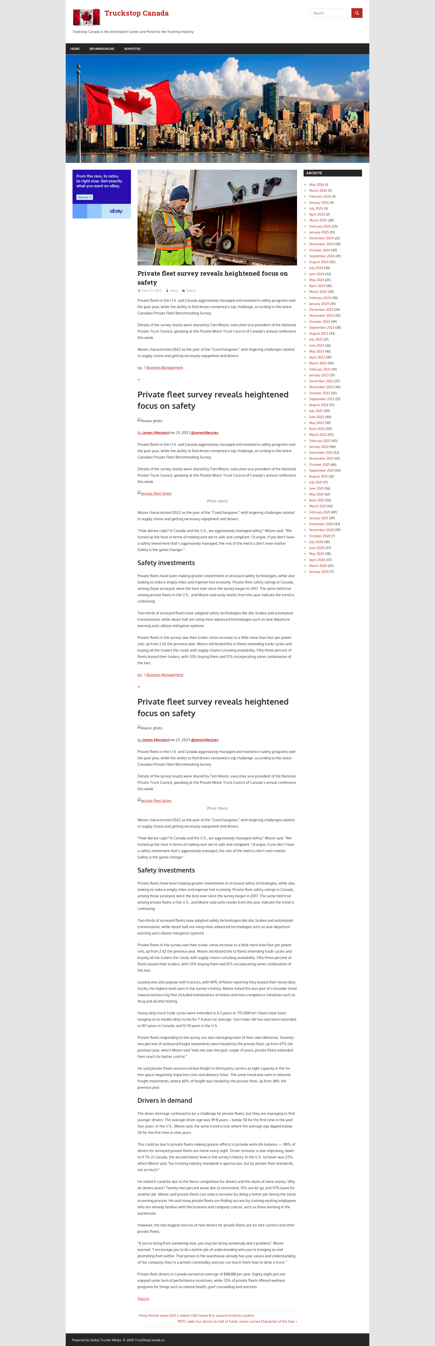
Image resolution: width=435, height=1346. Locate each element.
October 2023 (319, 321)
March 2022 (318, 434)
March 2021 (317, 506)
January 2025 (319, 232)
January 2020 (319, 571)
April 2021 (316, 500)
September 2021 (321, 470)
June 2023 (316, 345)
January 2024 (319, 304)
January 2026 (319, 202)
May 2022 (316, 423)
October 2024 (319, 250)
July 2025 (316, 208)
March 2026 (318, 190)
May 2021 (316, 494)
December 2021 (321, 452)
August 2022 (318, 405)
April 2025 (317, 214)
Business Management (164, 367)
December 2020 (321, 524)
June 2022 (316, 417)
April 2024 (317, 286)
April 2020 (317, 560)
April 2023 (317, 357)
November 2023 (321, 315)
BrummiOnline (102, 49)
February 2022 (320, 441)
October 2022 (319, 393)
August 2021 (318, 476)
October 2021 (319, 464)
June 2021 (316, 488)
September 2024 (322, 256)
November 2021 (321, 458)
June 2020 (316, 548)
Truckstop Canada (136, 13)
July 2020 (316, 542)
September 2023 (321, 327)
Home (75, 49)
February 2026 (320, 196)
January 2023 (319, 375)
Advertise (132, 49)
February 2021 (319, 512)
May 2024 (316, 280)
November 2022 (321, 387)
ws (140, 367)
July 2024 (316, 268)
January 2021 (318, 518)
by (153, 432)
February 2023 (320, 369)
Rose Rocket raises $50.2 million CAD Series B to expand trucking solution (197, 1315)
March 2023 (318, 363)
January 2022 (319, 446)
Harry (174, 290)
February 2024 (320, 298)
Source (143, 1298)
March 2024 (318, 291)
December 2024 (321, 238)
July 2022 (316, 411)
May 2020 (316, 554)
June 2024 (316, 274)
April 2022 (317, 429)
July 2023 (316, 339)
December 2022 (321, 381)
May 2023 (316, 351)
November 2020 (321, 530)
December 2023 (321, 309)
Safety (191, 290)
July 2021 (315, 482)
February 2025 (320, 226)
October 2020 (319, 536)
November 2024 (321, 244)
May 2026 (316, 184)
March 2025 (318, 220)
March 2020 (318, 566)
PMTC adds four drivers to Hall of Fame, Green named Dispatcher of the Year (236, 1321)
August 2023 (318, 333)
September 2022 (321, 399)
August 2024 (319, 262)
